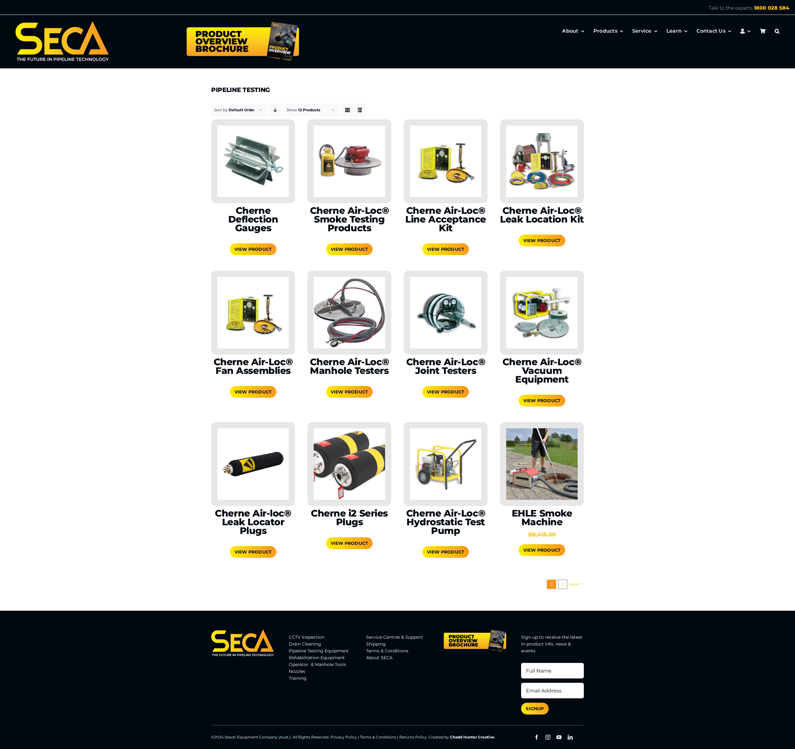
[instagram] (547, 737)
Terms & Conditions (387, 651)
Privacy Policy (343, 737)
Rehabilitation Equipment (317, 657)
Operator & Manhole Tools (317, 664)
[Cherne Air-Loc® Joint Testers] (445, 312)
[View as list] (360, 110)
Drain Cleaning (305, 644)
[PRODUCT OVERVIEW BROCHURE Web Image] (243, 23)
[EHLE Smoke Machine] (542, 464)
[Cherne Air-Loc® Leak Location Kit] (542, 161)
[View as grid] (348, 110)
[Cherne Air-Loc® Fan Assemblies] (253, 312)
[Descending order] (275, 110)
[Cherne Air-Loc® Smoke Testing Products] (349, 161)
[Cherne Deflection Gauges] (253, 161)
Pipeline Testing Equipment (319, 651)
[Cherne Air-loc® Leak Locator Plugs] (253, 464)
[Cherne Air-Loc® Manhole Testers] (349, 312)
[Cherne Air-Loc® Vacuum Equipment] (542, 312)
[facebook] (536, 737)
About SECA (379, 657)
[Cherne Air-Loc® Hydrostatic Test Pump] (445, 464)
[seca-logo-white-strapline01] (62, 23)
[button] (777, 31)
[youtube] (558, 737)
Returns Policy (413, 737)
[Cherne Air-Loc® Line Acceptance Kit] (445, 161)
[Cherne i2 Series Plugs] (349, 464)
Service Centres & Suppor (393, 637)
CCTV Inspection (307, 637)
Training (298, 678)
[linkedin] (570, 737)
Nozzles (297, 671)
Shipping (376, 644)
